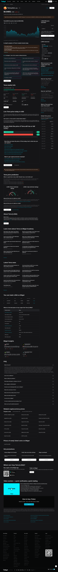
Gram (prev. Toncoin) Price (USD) (44, 425)
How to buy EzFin (6, 518)
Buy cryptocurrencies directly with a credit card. (11, 160)
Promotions (36, 552)
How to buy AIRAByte (34, 518)
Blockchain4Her (5, 558)
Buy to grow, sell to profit (45, 69)
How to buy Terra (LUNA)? (8, 144)
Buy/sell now (7, 80)
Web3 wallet (15, 558)
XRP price (25, 555)
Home (4, 4)
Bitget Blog (4, 543)
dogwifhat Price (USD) (7, 418)
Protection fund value (8, 330)
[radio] (44, 46)
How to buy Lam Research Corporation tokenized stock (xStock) (40, 515)
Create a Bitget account (8, 158)
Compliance (47, 540)
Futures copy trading (17, 549)
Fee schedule (37, 555)
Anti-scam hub (37, 540)
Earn (14, 546)
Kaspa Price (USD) (24, 418)
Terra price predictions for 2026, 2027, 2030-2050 (23, 201)
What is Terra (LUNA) (7, 147)
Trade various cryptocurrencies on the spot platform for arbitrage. (14, 161)
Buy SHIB (25, 544)
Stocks (15, 541)
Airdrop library (16, 566)
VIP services (36, 543)
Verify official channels (38, 538)
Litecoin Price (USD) (7, 432)
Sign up (50, 1)
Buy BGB (25, 543)
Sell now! (42, 99)
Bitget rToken (26, 564)
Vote (38, 134)
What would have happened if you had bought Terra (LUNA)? (14, 149)
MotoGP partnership (6, 555)
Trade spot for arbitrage (44, 70)
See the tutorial (43, 87)
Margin (15, 544)
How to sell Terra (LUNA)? (8, 146)
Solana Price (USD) (42, 432)
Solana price (26, 560)
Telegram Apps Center (17, 563)
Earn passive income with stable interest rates (47, 74)
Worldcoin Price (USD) (42, 414)
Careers (4, 540)
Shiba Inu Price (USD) (7, 421)
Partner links (5, 552)
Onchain (15, 540)
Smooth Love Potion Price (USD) (44, 418)
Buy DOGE (25, 540)
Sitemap (4, 560)
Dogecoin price (26, 563)
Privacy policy (47, 544)
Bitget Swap (15, 561)
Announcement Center (6, 546)
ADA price (25, 558)
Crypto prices (7, 4)
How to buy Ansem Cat (7, 515)
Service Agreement (48, 535)
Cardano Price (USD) (7, 425)
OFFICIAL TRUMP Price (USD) (9, 414)
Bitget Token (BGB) (6, 544)
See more (42, 112)
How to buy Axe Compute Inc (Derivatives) (37, 520)
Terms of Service (47, 546)
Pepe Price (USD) (42, 421)
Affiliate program (37, 544)
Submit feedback (37, 535)
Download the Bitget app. (17, 158)
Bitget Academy (5, 541)
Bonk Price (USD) (24, 425)
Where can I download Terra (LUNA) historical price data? (13, 152)
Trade (34, 300)
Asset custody (37, 549)
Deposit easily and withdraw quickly (46, 67)
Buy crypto (25, 535)
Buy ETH (25, 538)
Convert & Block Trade (17, 543)
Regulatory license (48, 541)
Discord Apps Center (17, 564)
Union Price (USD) (7, 444)
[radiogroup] (46, 46)
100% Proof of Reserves (8, 332)
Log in (46, 1)
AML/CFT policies (47, 543)
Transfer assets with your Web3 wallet (47, 75)
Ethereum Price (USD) (25, 414)
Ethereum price (26, 549)
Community (4, 538)
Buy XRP (25, 541)
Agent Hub (15, 555)
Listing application (37, 541)
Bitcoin (11, 219)
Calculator (25, 552)
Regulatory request (48, 538)
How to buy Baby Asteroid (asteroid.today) (10, 520)
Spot (14, 535)
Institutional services (38, 546)
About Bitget (5, 535)
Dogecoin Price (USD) (25, 421)
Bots (14, 552)
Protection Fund (5, 549)
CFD (14, 538)
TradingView (15, 560)
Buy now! (42, 86)
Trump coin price (26, 561)
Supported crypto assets (8, 325)
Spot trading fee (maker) (8, 312)
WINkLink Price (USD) (25, 432)
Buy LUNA (7, 209)
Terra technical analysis (15, 209)
